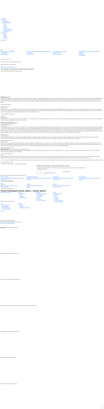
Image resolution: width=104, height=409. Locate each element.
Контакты (22, 206)
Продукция (4, 19)
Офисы (4, 35)
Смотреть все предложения (7, 188)
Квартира (22, 196)
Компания (4, 32)
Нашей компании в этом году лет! (34, 185)
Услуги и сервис (5, 21)
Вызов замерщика (7, 22)
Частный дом (22, 193)
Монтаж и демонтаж (7, 29)
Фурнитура (39, 199)
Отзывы (5, 38)
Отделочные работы (7, 30)
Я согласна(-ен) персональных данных (46, 173)
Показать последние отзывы (7, 163)
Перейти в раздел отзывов (20, 163)
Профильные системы (42, 193)
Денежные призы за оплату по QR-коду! (9, 185)
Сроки (4, 25)
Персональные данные (25, 207)
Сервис (54, 192)
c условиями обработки (50, 172)
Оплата (5, 23)
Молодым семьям (6, 207)
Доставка (5, 26)
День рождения (5, 205)
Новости (5, 34)
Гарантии (5, 27)
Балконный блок (23, 197)
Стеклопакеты (40, 195)
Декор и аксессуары (41, 200)
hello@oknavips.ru (11, 223)
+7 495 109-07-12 (3, 223)
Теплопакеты (40, 196)
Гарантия (56, 199)
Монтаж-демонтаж (58, 200)
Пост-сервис (6, 31)
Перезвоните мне (66, 171)
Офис (21, 195)
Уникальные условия (6, 209)
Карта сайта (18, 221)
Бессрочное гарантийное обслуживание (61, 185)
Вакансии (5, 36)
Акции (2, 203)
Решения (4, 18)
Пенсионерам (5, 206)
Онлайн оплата (7, 192)
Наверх (2, 211)
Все (1, 183)
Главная (2, 192)
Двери (38, 197)
